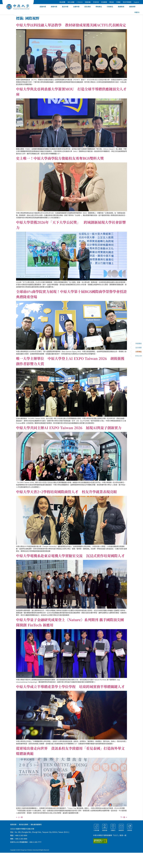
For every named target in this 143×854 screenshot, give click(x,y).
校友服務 (104, 2)
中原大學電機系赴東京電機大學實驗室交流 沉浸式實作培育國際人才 (70, 555)
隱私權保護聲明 (36, 824)
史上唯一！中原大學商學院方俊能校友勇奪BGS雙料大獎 (60, 158)
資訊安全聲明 (23, 824)
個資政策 (13, 824)
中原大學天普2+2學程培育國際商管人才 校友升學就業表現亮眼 (66, 491)
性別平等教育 (127, 2)
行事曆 (118, 2)
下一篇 (123, 817)
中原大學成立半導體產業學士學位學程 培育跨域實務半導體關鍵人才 (70, 686)
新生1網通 (71, 2)
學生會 (111, 2)
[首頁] (18, 7)
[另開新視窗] (102, 840)
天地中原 (96, 2)
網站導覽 (62, 2)
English (136, 2)
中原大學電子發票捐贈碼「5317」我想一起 (109, 835)
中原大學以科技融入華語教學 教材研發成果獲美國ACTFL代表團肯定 (71, 24)
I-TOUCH (79, 2)
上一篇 (19, 817)
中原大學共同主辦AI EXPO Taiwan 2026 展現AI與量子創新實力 (68, 427)
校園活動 (88, 2)
